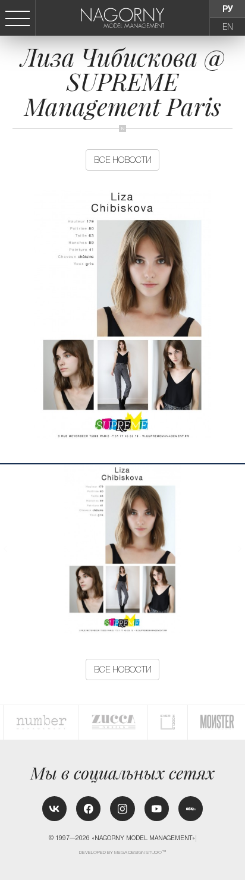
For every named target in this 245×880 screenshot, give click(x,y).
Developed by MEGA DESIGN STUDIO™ (123, 852)
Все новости (123, 160)
